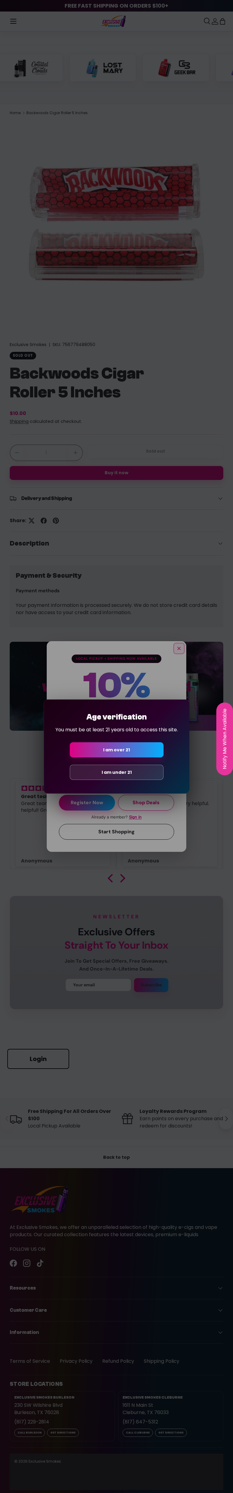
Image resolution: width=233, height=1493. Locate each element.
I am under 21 (117, 772)
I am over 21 (116, 750)
